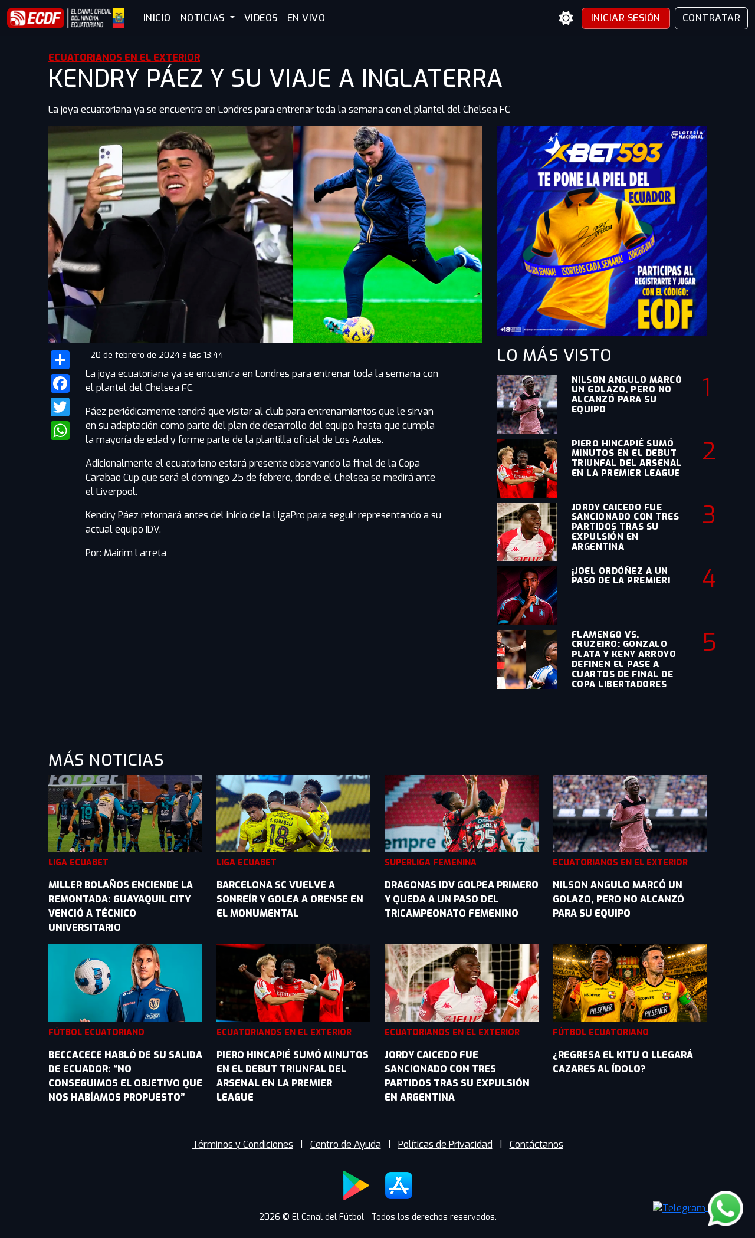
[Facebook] (59, 383)
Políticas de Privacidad (445, 1144)
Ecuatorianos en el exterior (124, 57)
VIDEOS (261, 18)
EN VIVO (306, 18)
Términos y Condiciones (242, 1144)
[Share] (59, 360)
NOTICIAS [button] (204, 18)
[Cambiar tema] (566, 18)
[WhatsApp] (59, 430)
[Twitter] (59, 407)
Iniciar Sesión (626, 18)
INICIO (157, 18)
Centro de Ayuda (345, 1144)
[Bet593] (602, 230)
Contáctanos (536, 1144)
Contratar (711, 18)
